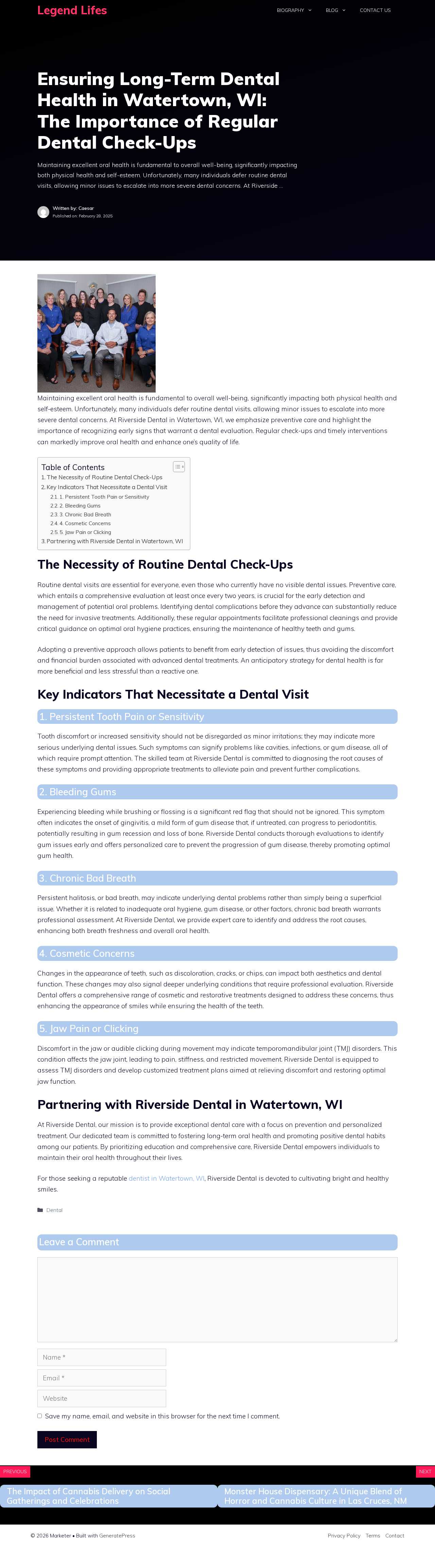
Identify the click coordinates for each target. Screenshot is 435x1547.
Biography (290, 10)
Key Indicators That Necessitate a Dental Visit (107, 486)
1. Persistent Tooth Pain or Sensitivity (105, 496)
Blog (332, 10)
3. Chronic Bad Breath (86, 514)
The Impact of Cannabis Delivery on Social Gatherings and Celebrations (88, 1496)
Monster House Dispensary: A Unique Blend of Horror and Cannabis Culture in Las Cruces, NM (315, 1496)
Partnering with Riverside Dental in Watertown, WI (115, 541)
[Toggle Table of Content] (175, 466)
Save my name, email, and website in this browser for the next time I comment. (162, 1416)
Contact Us (375, 10)
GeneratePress (117, 1535)
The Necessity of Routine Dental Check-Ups (104, 477)
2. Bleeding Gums (81, 505)
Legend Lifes (72, 10)
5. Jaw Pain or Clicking (86, 532)
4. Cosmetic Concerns (86, 523)
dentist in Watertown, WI (167, 1178)
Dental (54, 1210)
